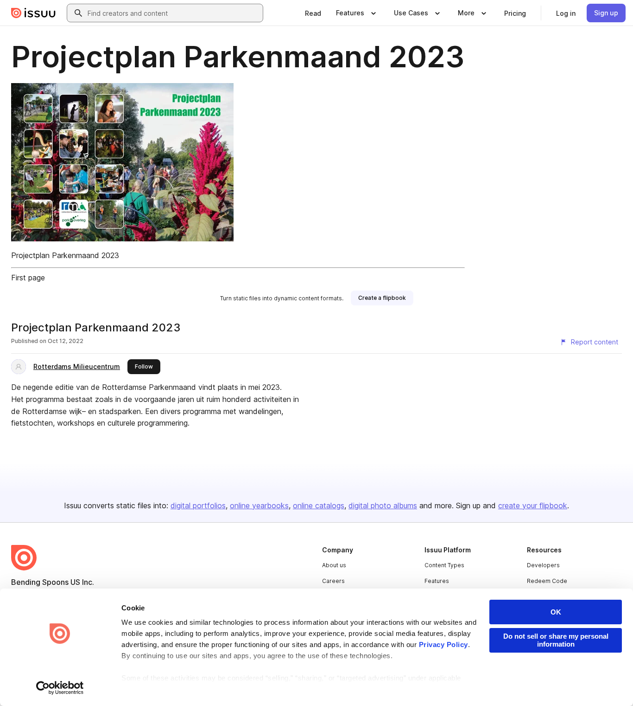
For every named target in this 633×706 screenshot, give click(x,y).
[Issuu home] (33, 13)
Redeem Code (547, 580)
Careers (333, 580)
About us (334, 565)
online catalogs (318, 505)
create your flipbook (532, 505)
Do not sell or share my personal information (555, 640)
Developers (543, 565)
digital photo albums (382, 505)
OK (556, 612)
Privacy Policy (443, 644)
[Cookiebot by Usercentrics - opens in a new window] (60, 688)
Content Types (444, 565)
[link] (313, 13)
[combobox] (173, 13)
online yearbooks (259, 505)
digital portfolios (198, 505)
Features (436, 580)
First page (28, 277)
